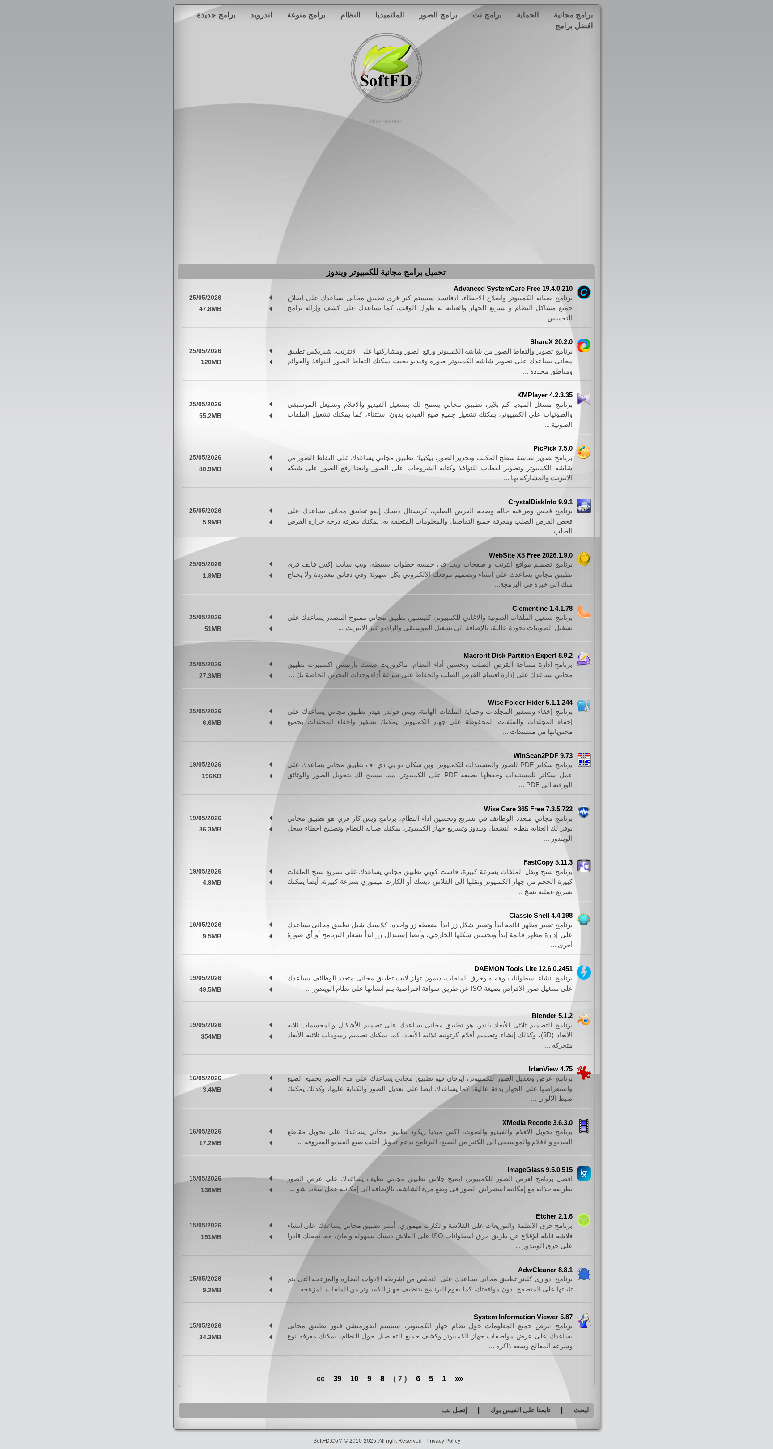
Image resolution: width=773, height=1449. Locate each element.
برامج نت (487, 14)
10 (354, 1378)
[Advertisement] (386, 188)
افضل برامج (574, 25)
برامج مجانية (573, 14)
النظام (350, 14)
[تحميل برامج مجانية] (386, 101)
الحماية (528, 14)
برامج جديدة (216, 14)
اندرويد (261, 14)
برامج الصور (438, 14)
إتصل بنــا (454, 1410)
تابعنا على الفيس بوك (520, 1410)
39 (337, 1378)
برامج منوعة (306, 14)
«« (459, 1378)
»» (320, 1378)
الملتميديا (389, 14)
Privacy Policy (443, 1441)
